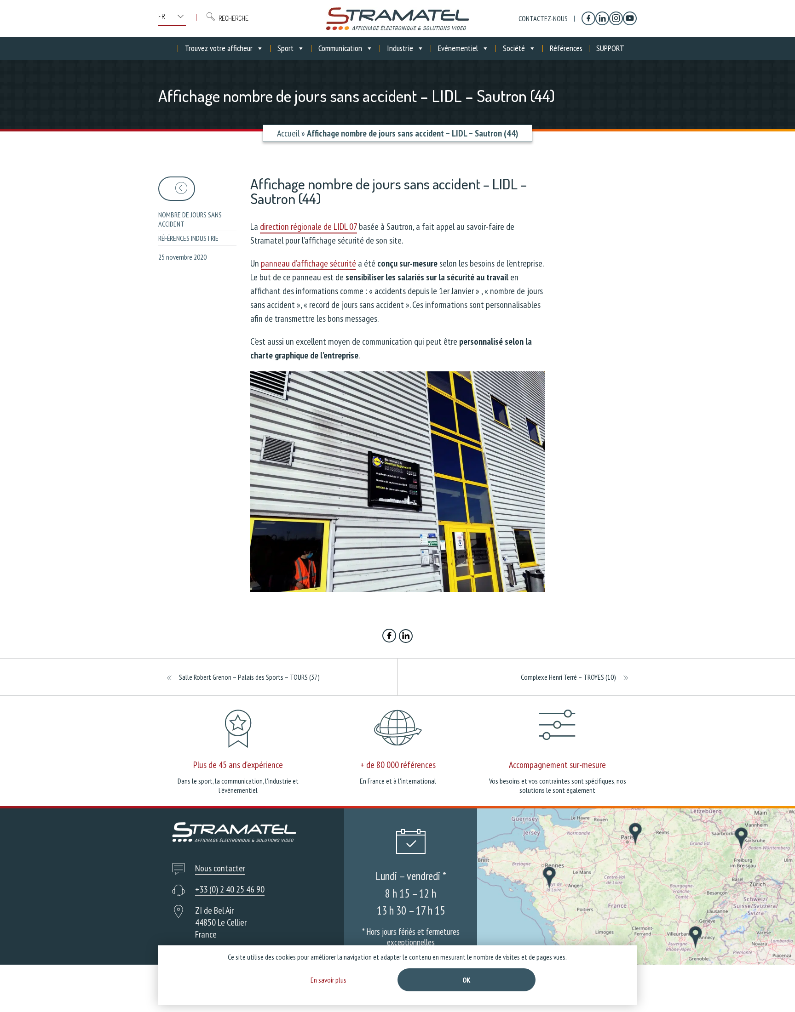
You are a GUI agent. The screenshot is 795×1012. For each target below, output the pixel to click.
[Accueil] (397, 18)
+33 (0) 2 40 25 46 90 (230, 889)
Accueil (288, 133)
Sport (285, 48)
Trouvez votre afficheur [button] (219, 48)
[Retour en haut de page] (770, 988)
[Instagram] (616, 18)
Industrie (400, 48)
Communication (340, 48)
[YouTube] (630, 18)
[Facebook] (588, 18)
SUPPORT (610, 48)
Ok (466, 979)
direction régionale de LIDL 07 (308, 227)
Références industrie (188, 238)
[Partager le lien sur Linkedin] (406, 637)
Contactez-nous (543, 18)
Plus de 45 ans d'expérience (238, 765)
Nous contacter (220, 868)
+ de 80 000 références (398, 765)
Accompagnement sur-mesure (557, 765)
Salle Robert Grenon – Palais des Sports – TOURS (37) (249, 677)
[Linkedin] (602, 18)
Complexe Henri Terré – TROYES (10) (568, 677)
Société (514, 48)
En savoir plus (328, 979)
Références (566, 48)
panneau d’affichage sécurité (308, 263)
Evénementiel (458, 48)
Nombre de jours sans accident (190, 219)
